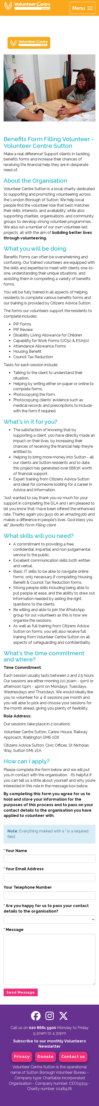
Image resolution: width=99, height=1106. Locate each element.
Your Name (15, 850)
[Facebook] (36, 1016)
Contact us (73, 1056)
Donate (45, 1056)
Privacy (22, 1056)
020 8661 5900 (42, 1027)
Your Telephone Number (28, 887)
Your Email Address (24, 869)
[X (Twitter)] (63, 1016)
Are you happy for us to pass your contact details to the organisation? (46, 908)
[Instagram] (49, 1016)
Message (14, 929)
